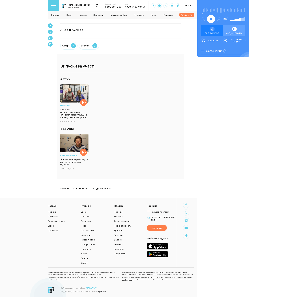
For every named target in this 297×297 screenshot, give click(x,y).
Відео (154, 15)
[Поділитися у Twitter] (50, 32)
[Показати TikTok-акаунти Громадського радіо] (178, 5)
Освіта (84, 258)
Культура (85, 235)
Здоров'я (86, 249)
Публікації (139, 15)
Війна (69, 15)
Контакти (119, 249)
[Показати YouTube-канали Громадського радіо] (172, 5)
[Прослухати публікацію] (83, 102)
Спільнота (186, 14)
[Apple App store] (157, 246)
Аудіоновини (234, 33)
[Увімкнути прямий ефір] (211, 19)
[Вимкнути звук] (225, 19)
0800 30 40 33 (113, 6)
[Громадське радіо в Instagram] (159, 5)
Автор (65, 45)
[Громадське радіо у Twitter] (165, 5)
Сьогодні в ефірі (213, 51)
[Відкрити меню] (53, 5)
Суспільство (87, 230)
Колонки (55, 15)
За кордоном (88, 244)
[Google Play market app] (157, 254)
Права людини (88, 239)
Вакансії (118, 239)
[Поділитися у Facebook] (50, 25)
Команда (118, 216)
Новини (83, 15)
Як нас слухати (121, 221)
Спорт (84, 263)
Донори (118, 230)
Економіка (86, 221)
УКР (187, 5)
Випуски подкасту (68, 155)
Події (83, 225)
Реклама (168, 15)
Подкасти (98, 15)
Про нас (118, 211)
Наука (84, 253)
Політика (85, 216)
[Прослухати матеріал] (83, 152)
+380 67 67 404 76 (135, 6)
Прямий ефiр (212, 33)
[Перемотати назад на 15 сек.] (203, 19)
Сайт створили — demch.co (72, 288)
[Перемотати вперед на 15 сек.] (219, 19)
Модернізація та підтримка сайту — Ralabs (79, 291)
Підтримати (120, 253)
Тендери (118, 244)
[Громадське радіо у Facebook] (153, 5)
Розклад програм (160, 211)
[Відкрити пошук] (97, 5)
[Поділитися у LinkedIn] (50, 38)
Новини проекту (122, 225)
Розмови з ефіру (118, 15)
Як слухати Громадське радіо (163, 218)
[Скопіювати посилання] (50, 44)
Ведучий (85, 45)
